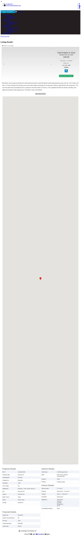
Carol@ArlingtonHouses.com (13, 5)
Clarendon (9, 29)
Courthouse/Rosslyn (12, 30)
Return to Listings (8, 45)
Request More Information (66, 76)
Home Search (7, 15)
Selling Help (7, 20)
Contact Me (7, 33)
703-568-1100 (8, 4)
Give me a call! (5, 36)
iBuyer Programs (11, 23)
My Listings (11, 16)
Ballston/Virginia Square (13, 28)
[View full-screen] (51, 49)
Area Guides (7, 26)
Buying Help (7, 19)
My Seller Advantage (12, 22)
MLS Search (11, 18)
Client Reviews (7, 25)
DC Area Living (8, 32)
